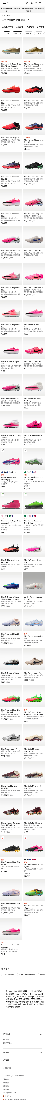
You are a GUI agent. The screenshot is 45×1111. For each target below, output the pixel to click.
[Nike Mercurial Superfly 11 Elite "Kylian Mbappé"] (11, 48)
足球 (3, 15)
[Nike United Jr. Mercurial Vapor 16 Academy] (11, 809)
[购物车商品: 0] (36, 3)
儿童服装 (10, 1006)
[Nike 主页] (6, 3)
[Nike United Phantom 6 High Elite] (11, 772)
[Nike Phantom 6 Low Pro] (11, 385)
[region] (22, 27)
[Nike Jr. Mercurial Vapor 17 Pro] (11, 348)
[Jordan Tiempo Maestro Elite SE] (34, 583)
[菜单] (40, 3)
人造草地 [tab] (19, 26)
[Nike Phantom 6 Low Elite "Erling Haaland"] (11, 696)
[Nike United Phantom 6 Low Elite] (34, 772)
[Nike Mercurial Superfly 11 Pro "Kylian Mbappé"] (34, 48)
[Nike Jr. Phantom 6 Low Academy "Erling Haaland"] (34, 696)
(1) (8, 33)
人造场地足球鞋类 (8, 974)
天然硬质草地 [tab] (7, 26)
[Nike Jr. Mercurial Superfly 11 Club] (11, 422)
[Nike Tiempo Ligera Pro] (34, 237)
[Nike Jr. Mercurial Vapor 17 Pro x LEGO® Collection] (11, 583)
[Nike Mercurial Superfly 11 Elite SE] (34, 124)
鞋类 (8, 15)
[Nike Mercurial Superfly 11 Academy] (34, 385)
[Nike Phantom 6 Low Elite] (34, 87)
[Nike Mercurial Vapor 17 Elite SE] (11, 163)
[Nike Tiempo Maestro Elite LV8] (34, 620)
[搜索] (27, 3)
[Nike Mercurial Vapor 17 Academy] (11, 929)
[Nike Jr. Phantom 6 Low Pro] (34, 546)
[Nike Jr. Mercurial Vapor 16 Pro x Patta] (11, 659)
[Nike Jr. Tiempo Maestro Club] (34, 422)
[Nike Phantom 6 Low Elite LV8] (11, 890)
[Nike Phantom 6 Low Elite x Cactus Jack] (34, 890)
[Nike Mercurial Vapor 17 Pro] (34, 311)
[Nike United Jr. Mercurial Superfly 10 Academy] (34, 809)
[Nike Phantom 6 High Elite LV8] (11, 620)
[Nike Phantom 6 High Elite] (11, 124)
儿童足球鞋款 (22, 991)
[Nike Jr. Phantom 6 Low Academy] (11, 546)
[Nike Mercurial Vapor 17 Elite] (11, 87)
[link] (2, 450)
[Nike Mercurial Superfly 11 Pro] (11, 311)
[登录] (32, 3)
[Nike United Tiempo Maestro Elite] (34, 735)
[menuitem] (7, 1079)
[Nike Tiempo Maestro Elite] (34, 274)
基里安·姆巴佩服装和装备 (27, 974)
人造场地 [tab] (30, 26)
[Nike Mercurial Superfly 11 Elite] (11, 274)
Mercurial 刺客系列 (21, 993)
